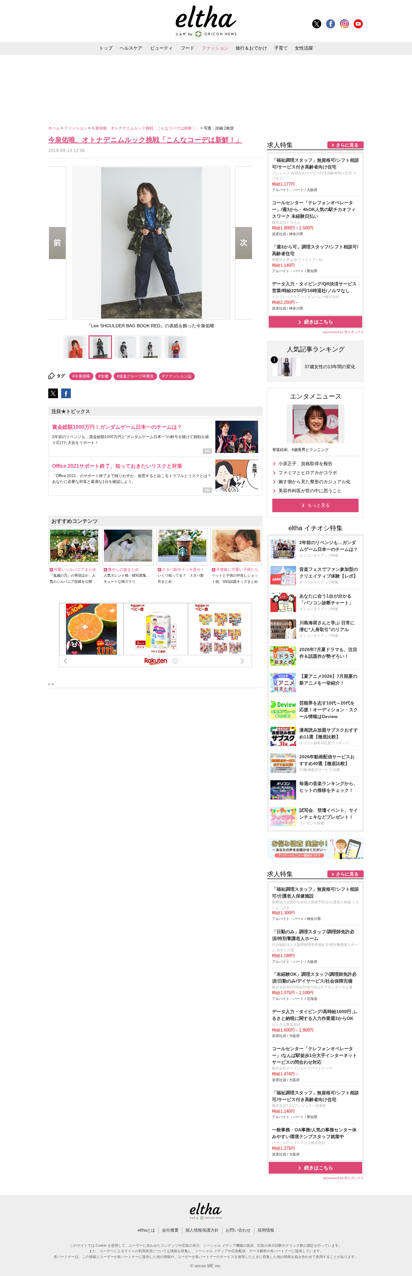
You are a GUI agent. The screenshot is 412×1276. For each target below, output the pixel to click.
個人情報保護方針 (202, 1230)
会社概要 (170, 1230)
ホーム (54, 128)
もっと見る (318, 505)
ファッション (215, 48)
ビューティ (161, 48)
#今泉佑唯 (81, 376)
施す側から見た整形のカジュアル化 (314, 481)
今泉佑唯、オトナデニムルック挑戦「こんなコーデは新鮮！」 (146, 128)
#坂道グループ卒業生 (135, 376)
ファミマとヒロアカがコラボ (307, 472)
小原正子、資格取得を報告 (305, 463)
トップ (106, 48)
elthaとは (146, 1230)
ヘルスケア (131, 48)
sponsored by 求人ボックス (343, 332)
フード (187, 48)
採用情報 (266, 1230)
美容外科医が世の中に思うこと (310, 490)
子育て (281, 48)
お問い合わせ (238, 1230)
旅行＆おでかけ (251, 48)
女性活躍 (304, 48)
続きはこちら (318, 321)
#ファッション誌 (177, 376)
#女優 (103, 376)
